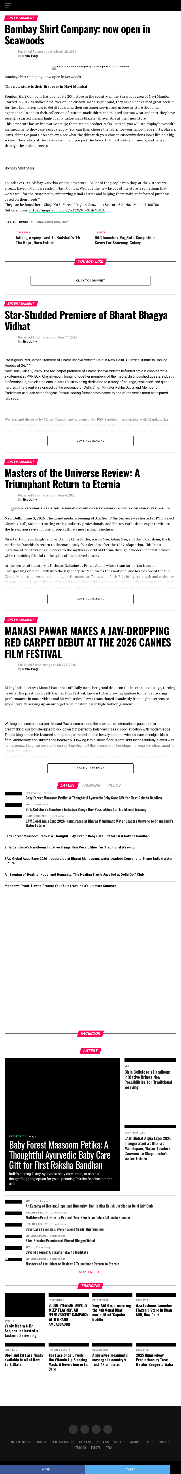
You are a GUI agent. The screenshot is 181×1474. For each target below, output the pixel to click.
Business (164, 1442)
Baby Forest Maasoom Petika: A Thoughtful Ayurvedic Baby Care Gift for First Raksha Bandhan (77, 836)
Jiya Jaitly (29, 341)
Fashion (41, 1442)
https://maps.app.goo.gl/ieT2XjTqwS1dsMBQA (67, 210)
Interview (79, 1447)
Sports (119, 1442)
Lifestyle (85, 1442)
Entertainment (20, 1442)
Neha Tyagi (30, 56)
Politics (103, 1442)
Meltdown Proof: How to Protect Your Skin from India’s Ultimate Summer (60, 886)
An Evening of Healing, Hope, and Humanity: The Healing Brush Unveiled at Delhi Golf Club (74, 875)
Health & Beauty (62, 1442)
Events (96, 1447)
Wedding (135, 1442)
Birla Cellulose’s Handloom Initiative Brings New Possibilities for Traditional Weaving (70, 847)
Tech (150, 1442)
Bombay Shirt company (50, 222)
